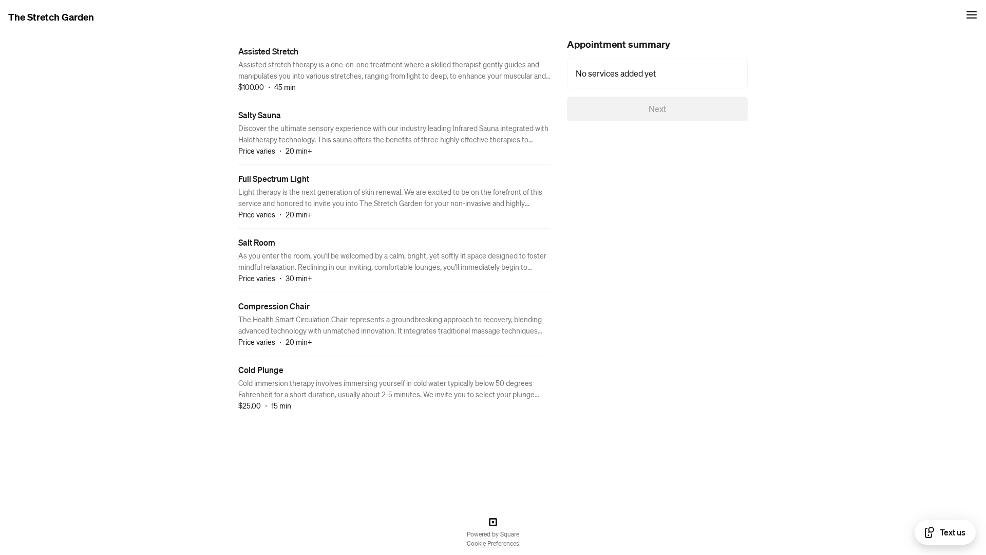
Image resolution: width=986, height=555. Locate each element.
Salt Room (256, 242)
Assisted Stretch (268, 51)
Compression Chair (274, 306)
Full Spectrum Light (273, 178)
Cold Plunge (260, 369)
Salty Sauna (259, 114)
